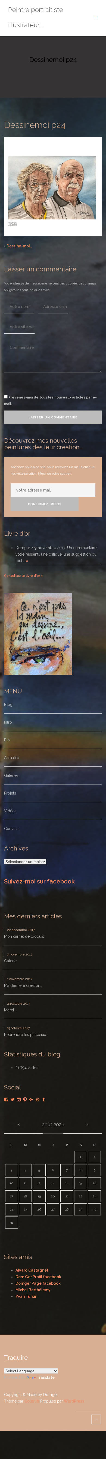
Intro (8, 722)
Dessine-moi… (19, 246)
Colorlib (31, 1401)
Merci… (10, 1010)
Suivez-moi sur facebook (39, 881)
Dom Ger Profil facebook (38, 1277)
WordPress (74, 1401)
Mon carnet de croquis (24, 936)
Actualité (11, 758)
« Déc (18, 1125)
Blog (8, 704)
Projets (10, 793)
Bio (7, 740)
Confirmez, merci (44, 504)
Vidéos (10, 811)
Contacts (12, 828)
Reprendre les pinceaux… (26, 1034)
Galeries (11, 775)
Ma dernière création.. (23, 985)
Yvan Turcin (26, 1296)
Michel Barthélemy (33, 1290)
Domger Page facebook (38, 1283)
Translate (46, 1377)
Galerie (10, 961)
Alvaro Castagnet (31, 1270)
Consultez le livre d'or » (23, 576)
